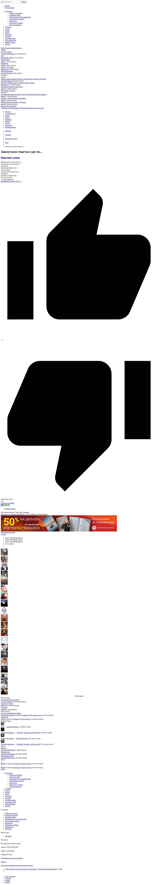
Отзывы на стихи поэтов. (21, 719)
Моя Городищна (7, 71)
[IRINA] (4, 657)
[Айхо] (4, 635)
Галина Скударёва (7, 503)
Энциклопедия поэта (36, 108)
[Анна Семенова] (4, 562)
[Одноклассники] (4, 505)
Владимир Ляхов (7, 58)
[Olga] (4, 650)
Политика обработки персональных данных (17, 865)
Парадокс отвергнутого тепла (12, 87)
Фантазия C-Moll (7, 756)
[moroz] (4, 664)
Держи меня (5, 59)
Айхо (3, 89)
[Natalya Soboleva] (4, 555)
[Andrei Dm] (4, 606)
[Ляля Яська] (4, 569)
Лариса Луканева (7, 738)
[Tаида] (4, 577)
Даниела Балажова (8, 54)
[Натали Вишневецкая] (4, 628)
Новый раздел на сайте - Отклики (13, 102)
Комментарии (10, 509)
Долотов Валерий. (7, 744)
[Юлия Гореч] (4, 694)
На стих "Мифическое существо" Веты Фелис (18, 83)
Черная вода (5, 752)
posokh (3, 709)
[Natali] (4, 686)
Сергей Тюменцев (7, 733)
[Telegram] (9, 505)
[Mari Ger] (4, 584)
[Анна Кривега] (4, 599)
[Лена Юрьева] (4, 613)
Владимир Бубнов (7, 715)
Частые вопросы (7, 48)
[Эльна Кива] (4, 591)
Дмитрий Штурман (8, 750)
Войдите (4, 514)
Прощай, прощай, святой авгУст (28, 733)
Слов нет (4, 707)
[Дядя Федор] (4, 672)
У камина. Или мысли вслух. (32, 715)
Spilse (3, 65)
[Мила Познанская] (4, 643)
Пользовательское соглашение (12, 858)
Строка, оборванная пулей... (11, 713)
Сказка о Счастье (7, 703)
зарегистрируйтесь (18, 514)
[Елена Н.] (4, 621)
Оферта (3, 862)
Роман (3, 764)
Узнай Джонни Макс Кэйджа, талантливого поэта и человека (23, 79)
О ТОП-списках (79, 696)
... (1, 762)
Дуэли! (3, 534)
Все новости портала (8, 106)
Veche (3, 61)
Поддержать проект (8, 532)
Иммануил (5, 69)
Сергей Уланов (6, 73)
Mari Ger (4, 705)
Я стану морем (6, 52)
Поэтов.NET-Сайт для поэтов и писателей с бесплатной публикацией (31, 869)
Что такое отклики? (8, 91)
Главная (8, 131)
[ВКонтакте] (2, 505)
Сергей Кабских (7, 81)
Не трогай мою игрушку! (10, 700)
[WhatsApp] (7, 505)
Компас (3, 748)
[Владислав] (4, 679)
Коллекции (17, 48)
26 (16, 96)
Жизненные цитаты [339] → (11, 181)
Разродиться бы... (13, 727)
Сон (2, 56)
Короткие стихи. (10, 157)
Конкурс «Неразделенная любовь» (13, 98)
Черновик (4, 63)
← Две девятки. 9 (7, 179)
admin (3, 96)
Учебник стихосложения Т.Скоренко (14, 108)
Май (2, 727)
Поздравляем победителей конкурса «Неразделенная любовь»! (24, 94)
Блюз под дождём (7, 67)
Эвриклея (4, 717)
